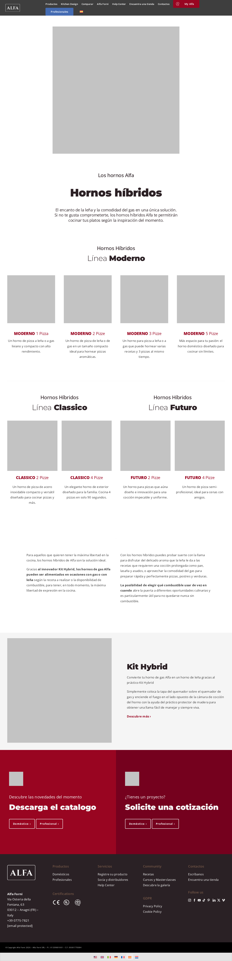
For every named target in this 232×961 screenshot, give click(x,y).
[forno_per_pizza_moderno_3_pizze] (144, 277)
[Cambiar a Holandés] (136, 956)
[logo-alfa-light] (12, 5)
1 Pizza (31, 333)
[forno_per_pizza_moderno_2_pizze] (88, 277)
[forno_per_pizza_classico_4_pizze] (87, 422)
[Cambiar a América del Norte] (95, 956)
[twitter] (218, 900)
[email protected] (20, 926)
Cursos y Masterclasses (159, 880)
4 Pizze (86, 477)
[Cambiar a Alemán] (116, 956)
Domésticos (61, 874)
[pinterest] (208, 900)
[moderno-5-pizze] (201, 277)
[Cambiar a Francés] (122, 956)
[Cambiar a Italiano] (109, 956)
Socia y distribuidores (113, 880)
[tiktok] (203, 900)
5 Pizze (201, 333)
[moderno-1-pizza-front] (31, 277)
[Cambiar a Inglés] (102, 956)
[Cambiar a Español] (129, 956)
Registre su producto (112, 874)
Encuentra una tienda (203, 880)
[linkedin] (214, 900)
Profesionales (62, 880)
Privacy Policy (152, 906)
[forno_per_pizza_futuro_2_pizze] (145, 422)
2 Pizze (88, 333)
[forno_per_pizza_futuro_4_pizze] (200, 422)
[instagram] (189, 900)
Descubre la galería (156, 885)
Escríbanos (196, 874)
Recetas (148, 874)
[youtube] (199, 900)
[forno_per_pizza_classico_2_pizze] (32, 422)
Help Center (106, 885)
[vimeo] (223, 900)
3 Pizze (144, 333)
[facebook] (194, 900)
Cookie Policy (152, 912)
